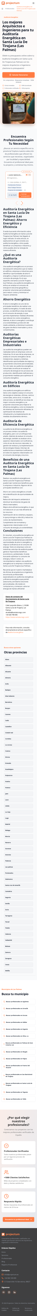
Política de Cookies (5, 1309)
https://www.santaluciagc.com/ (17, 617)
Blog (3, 1261)
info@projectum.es (11, 1274)
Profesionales (9, 9)
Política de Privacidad (15, 1309)
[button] (22, 203)
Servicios (5, 1255)
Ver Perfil (13, 195)
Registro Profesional (9, 1265)
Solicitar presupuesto (25, 195)
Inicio (4, 1252)
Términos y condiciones (29, 1309)
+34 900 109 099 (10, 1278)
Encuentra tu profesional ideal (17, 1219)
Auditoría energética (15, 632)
